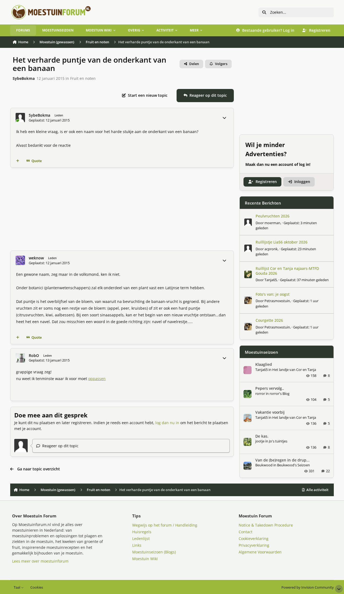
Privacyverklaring (254, 545)
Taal (17, 587)
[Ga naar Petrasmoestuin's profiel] (248, 300)
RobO (34, 355)
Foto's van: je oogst (272, 294)
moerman (272, 222)
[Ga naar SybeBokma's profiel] (20, 117)
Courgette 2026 (269, 320)
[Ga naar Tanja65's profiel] (248, 274)
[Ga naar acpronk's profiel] (248, 248)
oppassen (97, 378)
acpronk (271, 248)
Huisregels (141, 531)
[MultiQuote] (18, 161)
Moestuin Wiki (145, 558)
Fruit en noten (83, 78)
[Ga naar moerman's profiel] (248, 222)
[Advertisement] (122, 209)
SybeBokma (24, 78)
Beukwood (264, 465)
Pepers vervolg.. (269, 388)
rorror (260, 393)
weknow (36, 258)
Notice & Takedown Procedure (266, 525)
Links (136, 545)
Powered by (307, 587)
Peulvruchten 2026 (272, 216)
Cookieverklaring (253, 538)
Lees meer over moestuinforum (40, 561)
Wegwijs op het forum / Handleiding (164, 525)
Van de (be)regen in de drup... (282, 460)
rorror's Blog (279, 393)
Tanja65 (270, 279)
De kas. (261, 436)
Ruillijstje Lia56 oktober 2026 (281, 242)
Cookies (36, 587)
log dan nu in (167, 422)
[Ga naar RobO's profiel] (20, 358)
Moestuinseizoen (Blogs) (154, 551)
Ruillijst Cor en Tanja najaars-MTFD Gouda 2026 (287, 271)
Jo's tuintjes (278, 441)
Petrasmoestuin (277, 300)
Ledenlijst (141, 538)
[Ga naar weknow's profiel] (20, 260)
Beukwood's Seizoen (293, 465)
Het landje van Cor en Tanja (294, 369)
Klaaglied (263, 364)
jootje (259, 441)
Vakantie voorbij (270, 412)
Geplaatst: (304, 279)
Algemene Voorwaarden (260, 551)
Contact (245, 531)
